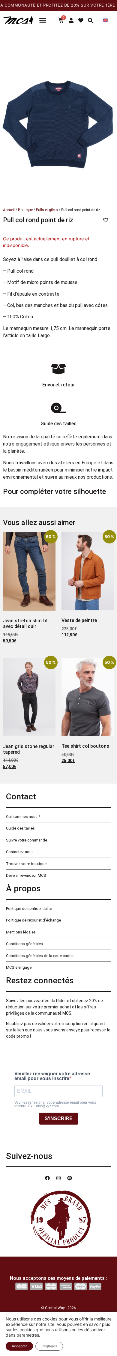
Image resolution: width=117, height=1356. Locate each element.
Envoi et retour (58, 385)
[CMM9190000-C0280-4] (58, 117)
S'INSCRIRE (59, 1118)
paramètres (27, 1334)
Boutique (25, 210)
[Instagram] (58, 1178)
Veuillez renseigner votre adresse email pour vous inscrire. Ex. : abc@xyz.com (55, 1104)
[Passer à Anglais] (105, 20)
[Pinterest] (69, 1178)
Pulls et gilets (47, 210)
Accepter (19, 1346)
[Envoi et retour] (58, 369)
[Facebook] (47, 1178)
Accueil (9, 210)
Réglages (49, 1346)
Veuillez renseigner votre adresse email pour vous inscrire (52, 1076)
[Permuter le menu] (42, 20)
